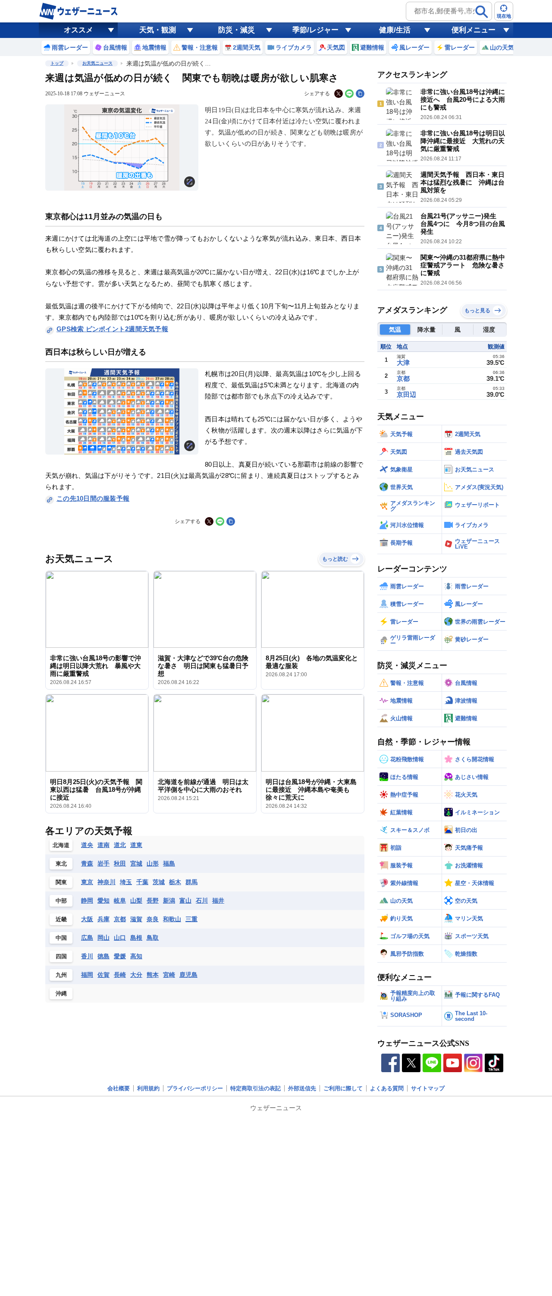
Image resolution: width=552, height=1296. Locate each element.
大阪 (87, 919)
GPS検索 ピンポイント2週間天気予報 (112, 329)
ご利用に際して (343, 1088)
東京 (87, 882)
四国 (61, 956)
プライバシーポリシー (195, 1088)
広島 (87, 938)
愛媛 (120, 956)
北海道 (61, 845)
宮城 (136, 863)
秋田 (120, 863)
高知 (136, 956)
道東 (136, 845)
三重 (191, 919)
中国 (61, 938)
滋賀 (136, 919)
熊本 (153, 975)
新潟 (169, 900)
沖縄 (61, 993)
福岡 (87, 975)
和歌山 (172, 919)
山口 (120, 938)
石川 (202, 900)
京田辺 (406, 394)
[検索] (481, 11)
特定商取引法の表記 (255, 1088)
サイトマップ (428, 1088)
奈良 (153, 919)
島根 (136, 938)
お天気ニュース (97, 63)
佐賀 (103, 975)
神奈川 (106, 882)
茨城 (159, 882)
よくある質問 (387, 1088)
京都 (120, 919)
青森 (87, 863)
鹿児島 (188, 975)
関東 (61, 882)
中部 (61, 900)
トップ (56, 63)
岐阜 (120, 900)
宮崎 (169, 975)
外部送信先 (302, 1088)
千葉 (142, 882)
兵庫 (103, 919)
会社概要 (118, 1088)
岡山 (103, 938)
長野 (153, 900)
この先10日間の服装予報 (92, 498)
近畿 (61, 919)
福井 (218, 900)
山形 (153, 863)
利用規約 (148, 1088)
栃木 (175, 882)
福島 (169, 863)
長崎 (120, 975)
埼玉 (126, 882)
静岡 (87, 900)
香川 (87, 956)
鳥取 (153, 938)
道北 (120, 845)
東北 (61, 863)
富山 (185, 900)
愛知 (103, 900)
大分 (136, 975)
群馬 (191, 882)
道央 (87, 845)
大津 (403, 362)
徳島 (103, 956)
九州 (61, 975)
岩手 (103, 863)
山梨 (136, 900)
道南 (103, 845)
